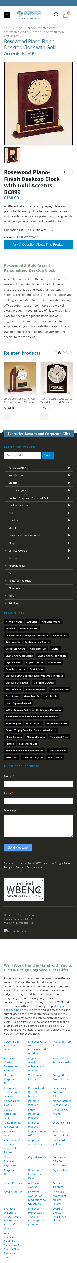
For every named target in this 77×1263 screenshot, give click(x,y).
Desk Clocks (36, 669)
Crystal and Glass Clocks (19, 655)
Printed (10, 743)
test (11, 595)
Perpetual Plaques (57, 723)
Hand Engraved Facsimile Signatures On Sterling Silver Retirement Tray (12, 1245)
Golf (11, 513)
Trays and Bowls (57, 750)
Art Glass (32, 621)
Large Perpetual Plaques (34, 1113)
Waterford (12, 757)
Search (48, 455)
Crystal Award (14, 662)
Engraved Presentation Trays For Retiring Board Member (37, 1216)
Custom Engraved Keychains (10, 1161)
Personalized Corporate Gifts (60, 1092)
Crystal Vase (55, 662)
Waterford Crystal (33, 757)
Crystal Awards (34, 662)
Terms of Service (25, 867)
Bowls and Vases (29, 628)
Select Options (7, 416)
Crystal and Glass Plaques (52, 655)
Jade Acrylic (50, 696)
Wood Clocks (55, 757)
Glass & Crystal (17, 490)
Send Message (18, 847)
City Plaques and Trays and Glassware (27, 635)
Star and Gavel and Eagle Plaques (24, 750)
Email (8, 793)
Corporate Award (15, 648)
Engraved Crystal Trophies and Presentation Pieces (34, 675)
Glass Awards (31, 696)
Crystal (55, 648)
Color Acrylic (13, 641)
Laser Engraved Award (18, 703)
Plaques (13, 543)
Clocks (7, 399)
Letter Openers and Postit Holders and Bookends (33, 709)
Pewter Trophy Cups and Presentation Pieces (31, 730)
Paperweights (13, 723)
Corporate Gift (38, 648)
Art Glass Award (51, 621)
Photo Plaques (14, 736)
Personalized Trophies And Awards (12, 1092)
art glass (14, 603)
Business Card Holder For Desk (36, 1174)
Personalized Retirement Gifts (11, 1045)
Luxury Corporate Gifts (10, 1113)
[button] (7, 15)
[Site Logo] (27, 15)
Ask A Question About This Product (38, 244)
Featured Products (20, 580)
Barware (10, 628)
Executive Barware (43, 682)
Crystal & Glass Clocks (23, 399)
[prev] (64, 172)
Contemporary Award (37, 641)
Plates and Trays (59, 736)
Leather (13, 520)
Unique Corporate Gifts (10, 1079)
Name (9, 776)
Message (11, 810)
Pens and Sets (34, 723)
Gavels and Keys (59, 689)
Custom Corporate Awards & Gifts (29, 498)
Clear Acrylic (60, 635)
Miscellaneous (17, 565)
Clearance (15, 588)
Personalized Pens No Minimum (36, 1092)
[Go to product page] (20, 378)
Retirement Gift (28, 743)
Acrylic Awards (17, 468)
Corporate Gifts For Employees (59, 1161)
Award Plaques (13, 1183)
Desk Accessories (19, 505)
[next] (70, 172)
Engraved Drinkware (17, 682)
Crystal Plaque (61, 1170)
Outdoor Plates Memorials (25, 535)
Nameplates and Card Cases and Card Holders (32, 716)
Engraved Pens (62, 1122)
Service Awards (18, 550)
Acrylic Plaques (13, 1192)
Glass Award (12, 696)
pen (11, 573)
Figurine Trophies (35, 689)
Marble (13, 528)
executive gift (13, 689)
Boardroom (16, 475)
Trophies (14, 558)
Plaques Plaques (36, 736)
